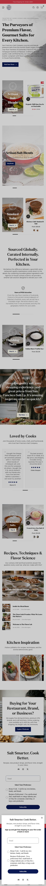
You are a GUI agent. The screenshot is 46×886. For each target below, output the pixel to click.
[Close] (42, 818)
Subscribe (23, 871)
